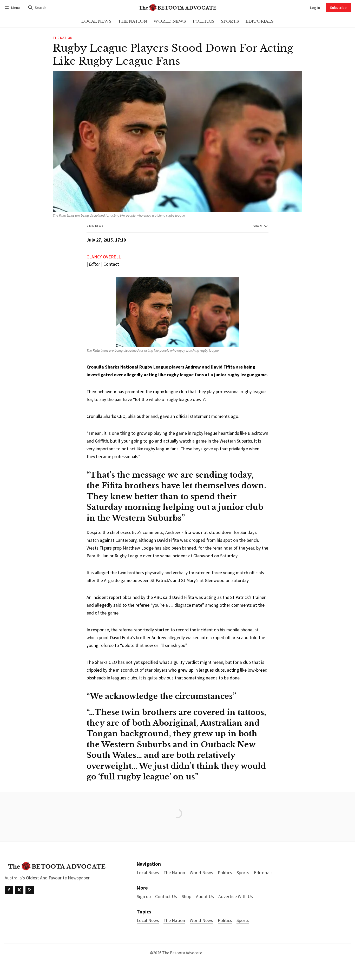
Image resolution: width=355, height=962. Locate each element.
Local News (148, 920)
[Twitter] (19, 890)
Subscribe (338, 7)
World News (201, 920)
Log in (315, 7)
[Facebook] (9, 890)
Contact (111, 264)
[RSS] (29, 890)
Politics (225, 920)
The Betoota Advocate (182, 952)
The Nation (63, 38)
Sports (242, 920)
